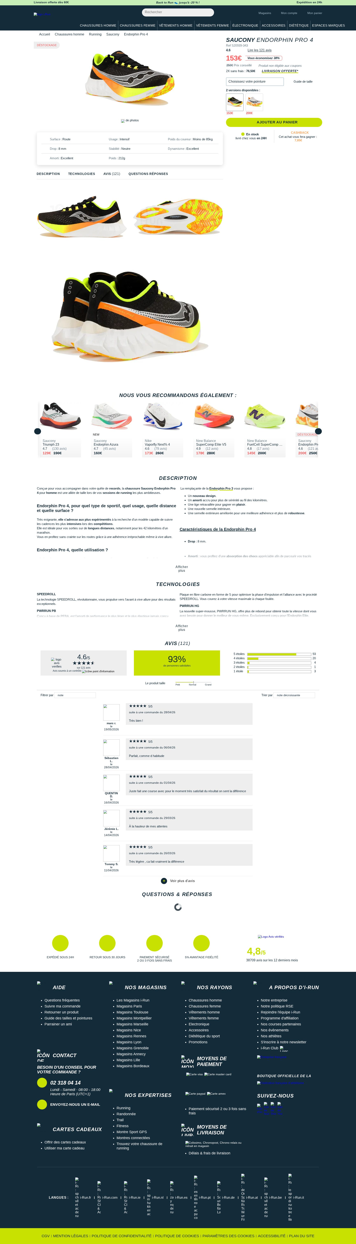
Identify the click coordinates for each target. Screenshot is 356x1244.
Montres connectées (133, 1138)
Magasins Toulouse (132, 1012)
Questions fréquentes (62, 1000)
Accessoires (199, 1030)
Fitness (123, 1126)
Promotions (198, 1042)
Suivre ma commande (62, 1006)
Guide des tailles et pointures (68, 1018)
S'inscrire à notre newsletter (283, 1042)
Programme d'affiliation (280, 1018)
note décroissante (288, 695)
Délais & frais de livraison (209, 1153)
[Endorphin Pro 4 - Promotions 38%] (235, 102)
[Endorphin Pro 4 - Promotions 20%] (254, 102)
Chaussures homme (69, 34)
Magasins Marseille (132, 1024)
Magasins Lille (128, 1060)
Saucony (112, 34)
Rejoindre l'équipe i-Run (280, 1012)
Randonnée (126, 1114)
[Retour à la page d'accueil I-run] (53, 19)
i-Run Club (269, 1048)
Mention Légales (70, 1236)
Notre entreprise (274, 1000)
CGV (46, 1236)
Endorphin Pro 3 (221, 488)
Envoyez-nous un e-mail (75, 1104)
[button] (255, 81)
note (60, 695)
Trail (120, 1120)
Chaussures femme (205, 1006)
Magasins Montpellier (134, 1018)
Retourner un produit (61, 1012)
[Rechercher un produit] (208, 12)
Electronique (199, 1024)
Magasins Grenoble (133, 1048)
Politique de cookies (177, 1236)
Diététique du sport (204, 1036)
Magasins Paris (129, 1006)
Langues (59, 1197)
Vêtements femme (204, 1018)
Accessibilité (272, 1236)
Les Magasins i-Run (133, 1000)
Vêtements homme (204, 1012)
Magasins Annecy (131, 1054)
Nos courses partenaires (281, 1024)
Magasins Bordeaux (133, 1066)
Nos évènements (275, 1030)
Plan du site (301, 1236)
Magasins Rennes (131, 1036)
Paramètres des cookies (228, 1236)
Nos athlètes (271, 1036)
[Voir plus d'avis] (178, 881)
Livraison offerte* (280, 71)
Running (95, 34)
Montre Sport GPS (132, 1132)
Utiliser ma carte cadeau (64, 1148)
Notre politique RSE (277, 1006)
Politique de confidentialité (122, 1236)
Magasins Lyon (129, 1042)
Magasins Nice (129, 1030)
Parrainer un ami (58, 1024)
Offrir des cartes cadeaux (65, 1142)
